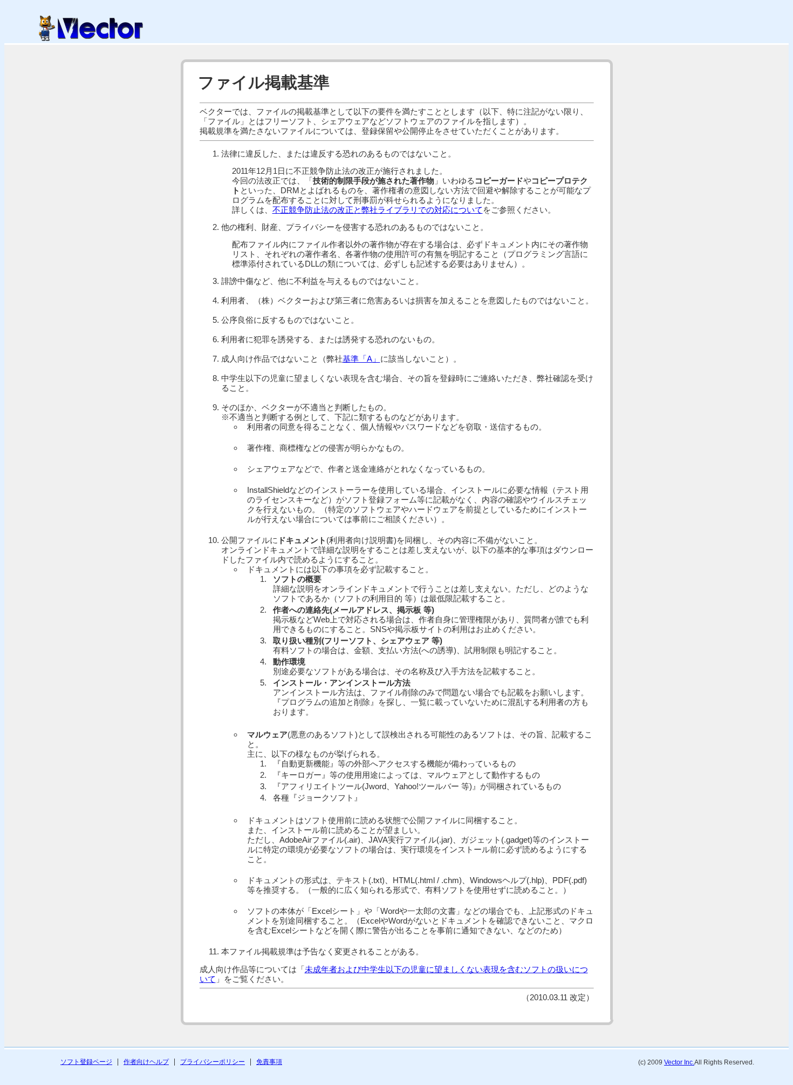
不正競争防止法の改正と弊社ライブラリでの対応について (377, 209)
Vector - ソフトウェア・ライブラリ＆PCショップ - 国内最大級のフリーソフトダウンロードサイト (91, 28)
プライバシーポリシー (212, 1062)
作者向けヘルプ (146, 1062)
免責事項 (269, 1062)
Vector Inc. (679, 1062)
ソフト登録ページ (86, 1062)
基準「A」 (361, 358)
